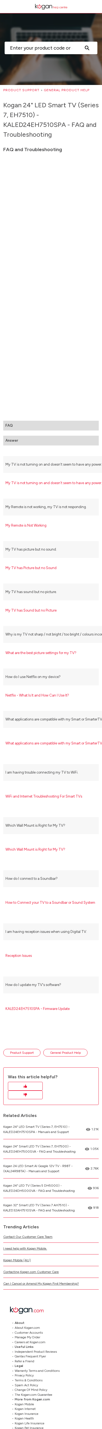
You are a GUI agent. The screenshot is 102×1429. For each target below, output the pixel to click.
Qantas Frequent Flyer (30, 1356)
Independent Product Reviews (36, 1351)
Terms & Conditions (28, 1380)
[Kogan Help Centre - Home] (51, 7)
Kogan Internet (25, 1409)
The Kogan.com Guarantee (33, 1394)
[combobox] (40, 48)
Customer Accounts (29, 1332)
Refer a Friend (24, 1361)
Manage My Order (27, 1337)
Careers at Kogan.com (30, 1342)
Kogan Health (24, 1418)
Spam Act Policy (26, 1385)
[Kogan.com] (29, 1310)
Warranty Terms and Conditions (37, 1370)
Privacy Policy (24, 1375)
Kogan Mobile (24, 1404)
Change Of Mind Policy (31, 1390)
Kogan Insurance (26, 1413)
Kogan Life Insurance (29, 1423)
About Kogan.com (27, 1328)
